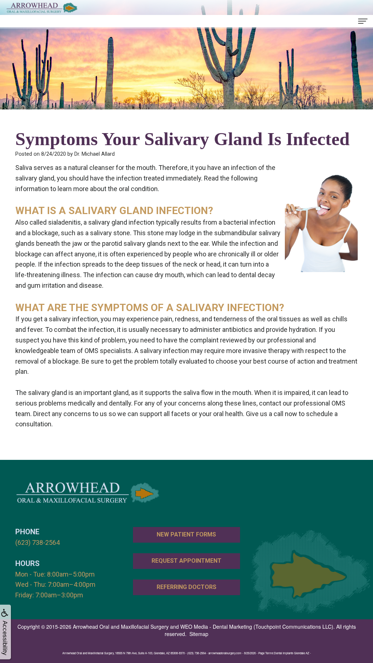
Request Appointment (186, 560)
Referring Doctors (186, 586)
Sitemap (198, 633)
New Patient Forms (186, 534)
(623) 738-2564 (37, 542)
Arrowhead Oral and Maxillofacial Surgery (121, 626)
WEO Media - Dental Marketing (216, 626)
